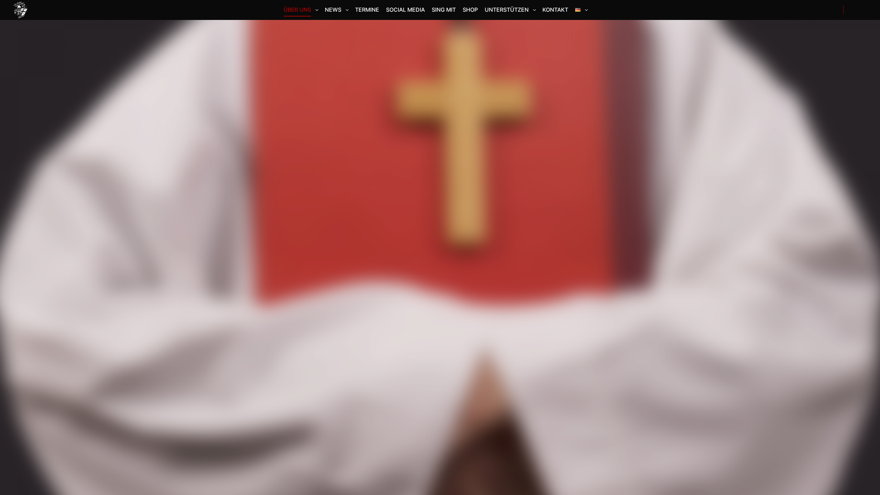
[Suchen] (855, 10)
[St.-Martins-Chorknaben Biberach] (21, 10)
